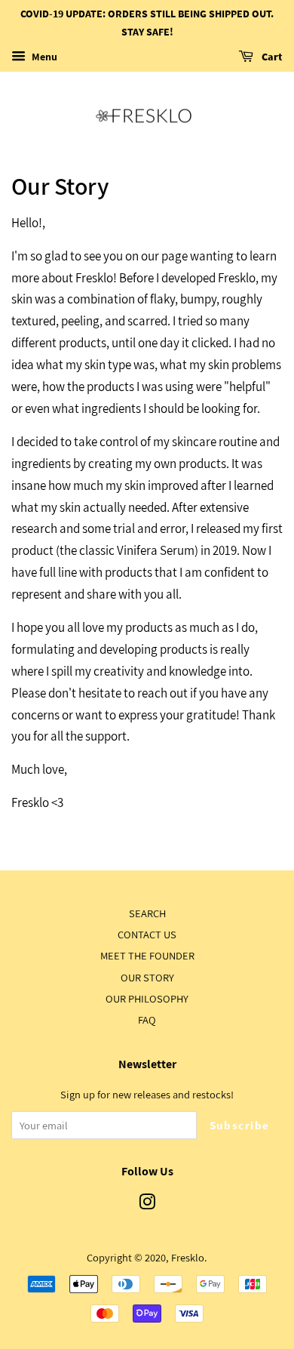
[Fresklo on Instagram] (147, 1204)
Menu (43, 56)
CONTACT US (147, 934)
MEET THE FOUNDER (147, 955)
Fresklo (187, 1257)
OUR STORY (147, 977)
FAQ (147, 1019)
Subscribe (240, 1125)
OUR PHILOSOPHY (147, 998)
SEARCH (147, 913)
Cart (271, 56)
